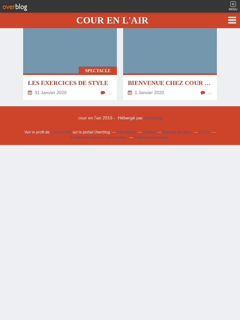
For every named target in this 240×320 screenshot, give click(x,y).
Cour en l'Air (61, 132)
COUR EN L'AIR (112, 20)
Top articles (126, 132)
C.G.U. (204, 132)
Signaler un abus (177, 132)
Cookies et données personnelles (98, 137)
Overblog (153, 117)
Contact (149, 132)
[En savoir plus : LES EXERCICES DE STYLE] (70, 61)
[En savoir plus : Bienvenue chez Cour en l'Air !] (170, 61)
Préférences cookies (151, 137)
